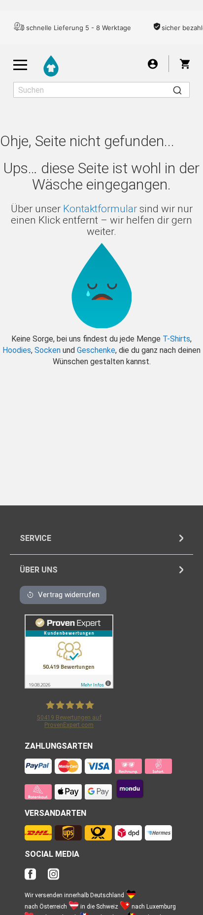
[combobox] (101, 90)
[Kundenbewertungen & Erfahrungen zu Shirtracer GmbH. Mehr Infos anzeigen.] (69, 685)
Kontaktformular (100, 209)
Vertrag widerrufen (69, 594)
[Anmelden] (153, 63)
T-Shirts (176, 338)
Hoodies (16, 350)
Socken (47, 350)
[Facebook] (35, 877)
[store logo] (51, 65)
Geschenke (96, 350)
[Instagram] (53, 877)
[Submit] (177, 90)
